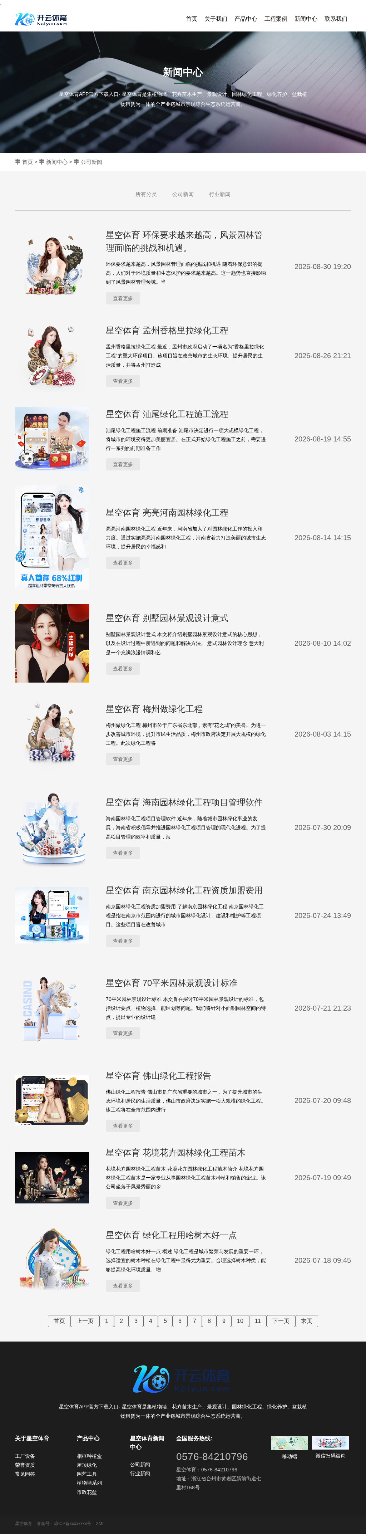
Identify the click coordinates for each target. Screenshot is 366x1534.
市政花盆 (87, 1492)
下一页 (281, 1321)
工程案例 (275, 19)
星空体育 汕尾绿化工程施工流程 (167, 414)
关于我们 (215, 19)
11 (258, 1321)
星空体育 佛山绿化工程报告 (158, 1075)
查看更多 (123, 298)
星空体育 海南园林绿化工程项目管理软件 (184, 802)
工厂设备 (25, 1456)
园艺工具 (87, 1474)
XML (100, 1523)
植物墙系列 (89, 1483)
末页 (306, 1321)
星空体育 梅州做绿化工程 (154, 709)
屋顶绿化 (87, 1465)
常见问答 (25, 1474)
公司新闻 (91, 162)
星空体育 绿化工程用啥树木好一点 (171, 1235)
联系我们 (336, 19)
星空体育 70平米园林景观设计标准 (172, 983)
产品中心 (245, 19)
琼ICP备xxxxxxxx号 (72, 1523)
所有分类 (146, 194)
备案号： (45, 1523)
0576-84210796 (212, 1456)
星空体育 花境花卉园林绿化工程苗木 (176, 1152)
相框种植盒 (89, 1456)
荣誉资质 (25, 1465)
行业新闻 (220, 194)
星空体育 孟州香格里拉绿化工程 (167, 330)
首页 (191, 19)
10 (240, 1321)
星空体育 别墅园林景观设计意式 (167, 618)
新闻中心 (306, 19)
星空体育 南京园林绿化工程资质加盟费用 (184, 890)
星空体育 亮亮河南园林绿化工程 (167, 512)
